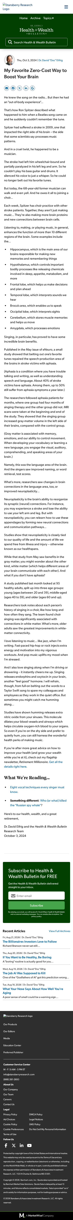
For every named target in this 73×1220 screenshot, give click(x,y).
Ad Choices (9, 1119)
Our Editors (9, 1031)
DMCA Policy (35, 1114)
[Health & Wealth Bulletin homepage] (36, 30)
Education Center (12, 1045)
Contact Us (8, 1104)
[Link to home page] (20, 7)
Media (6, 1038)
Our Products (10, 1024)
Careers (7, 1099)
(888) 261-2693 (11, 1079)
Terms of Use (9, 1134)
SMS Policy (34, 1124)
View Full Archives (59, 931)
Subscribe (36, 905)
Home (24, 18)
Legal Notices (36, 1119)
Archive (35, 18)
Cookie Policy (10, 1124)
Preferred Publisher (13, 1052)
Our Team (8, 1094)
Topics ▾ (48, 18)
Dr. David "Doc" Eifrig (51, 60)
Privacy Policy (10, 1114)
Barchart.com (27, 1180)
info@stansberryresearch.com (18, 1074)
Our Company (10, 1089)
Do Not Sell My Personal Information (47, 1129)
